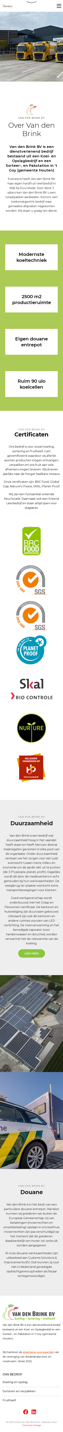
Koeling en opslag (15, 1382)
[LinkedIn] (33, 1411)
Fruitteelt (9, 1400)
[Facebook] (25, 1411)
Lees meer (31, 953)
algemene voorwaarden (38, 1352)
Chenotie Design (31, 1425)
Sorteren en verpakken (19, 1391)
